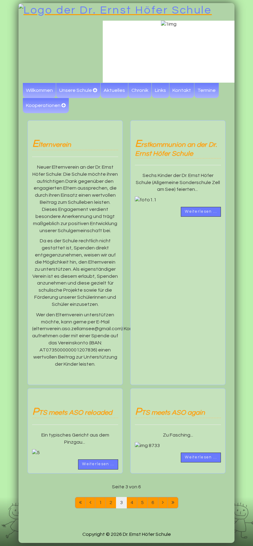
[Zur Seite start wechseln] (80, 502)
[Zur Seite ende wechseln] (173, 502)
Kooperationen (43, 105)
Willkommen (39, 90)
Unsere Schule (75, 90)
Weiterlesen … (201, 212)
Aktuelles (114, 90)
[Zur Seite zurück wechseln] (90, 502)
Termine (206, 90)
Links (160, 90)
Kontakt (181, 90)
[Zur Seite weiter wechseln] (163, 502)
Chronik (139, 90)
